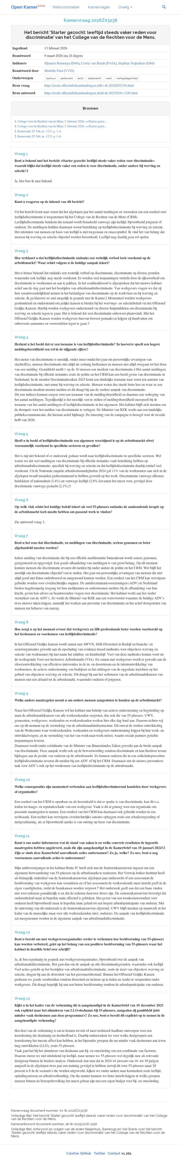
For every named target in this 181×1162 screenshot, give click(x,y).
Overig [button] (124, 7)
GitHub (85, 1153)
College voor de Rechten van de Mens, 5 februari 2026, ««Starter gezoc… (62, 121)
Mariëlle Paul (53, 70)
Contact (114, 1153)
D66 (75, 63)
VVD (69, 70)
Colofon (72, 1153)
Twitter (100, 1153)
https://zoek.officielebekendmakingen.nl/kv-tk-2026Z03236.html (89, 85)
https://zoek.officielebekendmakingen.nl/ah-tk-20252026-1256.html (91, 92)
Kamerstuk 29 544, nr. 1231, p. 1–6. (39, 131)
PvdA (111, 63)
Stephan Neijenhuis (131, 63)
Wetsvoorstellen (66, 7)
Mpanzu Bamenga (57, 63)
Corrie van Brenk (93, 63)
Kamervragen (99, 7)
